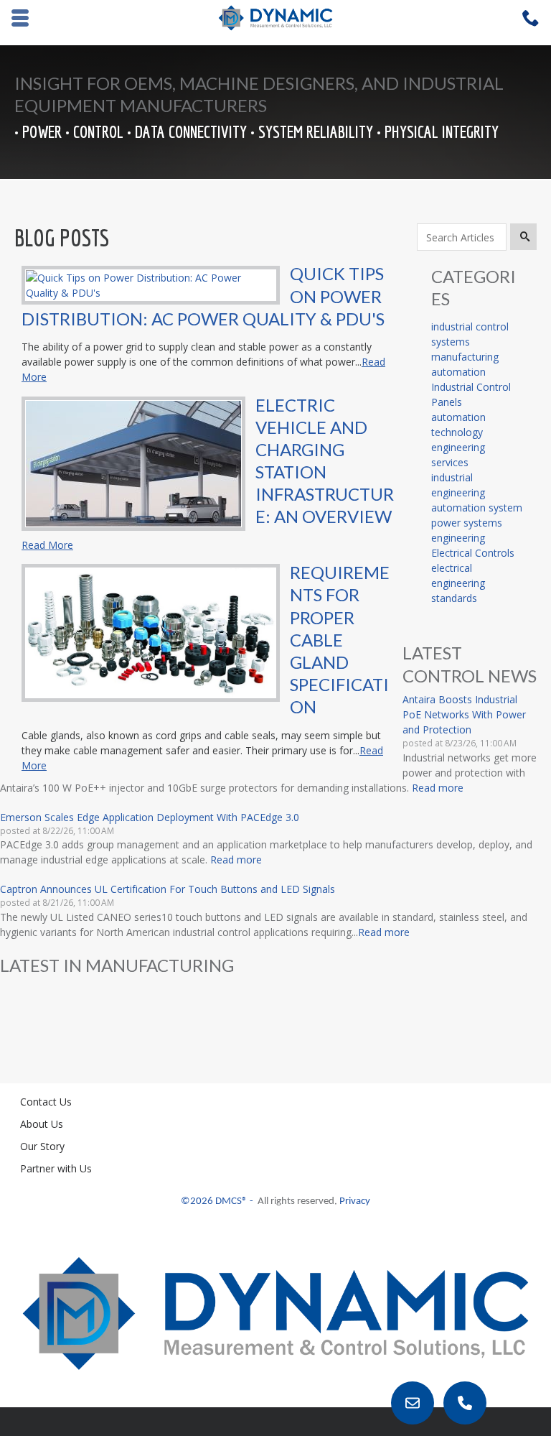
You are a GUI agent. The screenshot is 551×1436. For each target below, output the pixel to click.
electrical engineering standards (458, 583)
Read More (47, 545)
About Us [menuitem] (41, 1124)
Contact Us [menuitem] (46, 1101)
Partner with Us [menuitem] (56, 1168)
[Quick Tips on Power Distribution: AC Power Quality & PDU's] (151, 283)
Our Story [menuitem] (42, 1146)
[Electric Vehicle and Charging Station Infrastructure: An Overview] (133, 462)
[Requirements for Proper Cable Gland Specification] (151, 632)
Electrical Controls (472, 553)
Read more (437, 788)
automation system (476, 507)
